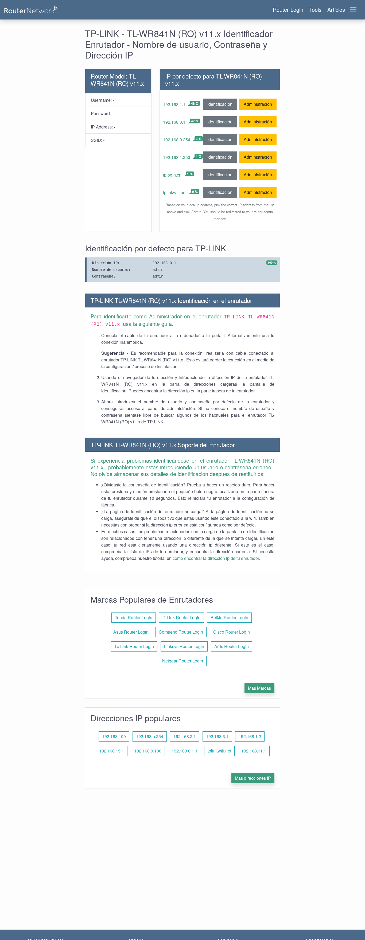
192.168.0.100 (147, 751)
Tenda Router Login (133, 617)
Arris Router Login (231, 646)
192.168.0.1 (174, 122)
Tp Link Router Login (134, 646)
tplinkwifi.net (175, 192)
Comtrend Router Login (181, 632)
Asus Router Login (131, 632)
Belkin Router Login (229, 617)
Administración (258, 104)
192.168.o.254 (149, 736)
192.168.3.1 (217, 736)
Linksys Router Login (184, 646)
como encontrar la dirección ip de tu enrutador (216, 558)
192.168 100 (114, 736)
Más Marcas (259, 688)
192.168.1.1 (174, 104)
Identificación (219, 104)
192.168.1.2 (250, 736)
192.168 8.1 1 (184, 751)
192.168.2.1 (184, 736)
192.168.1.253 (176, 157)
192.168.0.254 (176, 139)
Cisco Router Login (231, 632)
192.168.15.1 (111, 751)
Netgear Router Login (182, 661)
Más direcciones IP (253, 778)
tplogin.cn (172, 175)
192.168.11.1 (253, 751)
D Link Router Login (181, 617)
